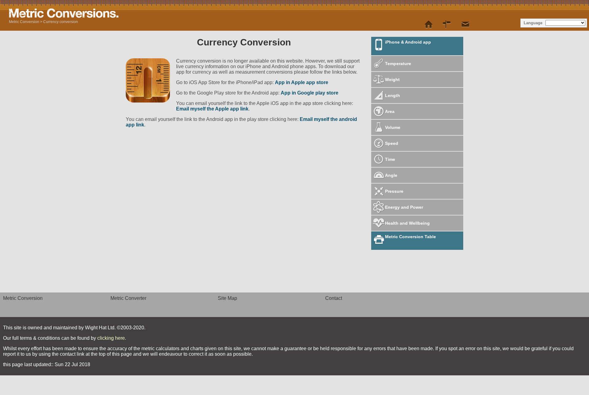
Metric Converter (128, 298)
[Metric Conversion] (428, 24)
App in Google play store (309, 92)
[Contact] (465, 24)
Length (392, 95)
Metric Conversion (24, 22)
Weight (392, 79)
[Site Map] (447, 24)
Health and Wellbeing (407, 223)
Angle (391, 175)
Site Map (227, 298)
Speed (391, 143)
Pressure (394, 191)
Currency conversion (60, 22)
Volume (392, 127)
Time (390, 159)
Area (390, 111)
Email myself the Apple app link (212, 108)
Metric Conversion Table (410, 236)
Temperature (398, 63)
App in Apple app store (301, 82)
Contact (333, 298)
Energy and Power (404, 207)
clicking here (111, 338)
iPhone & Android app (408, 42)
